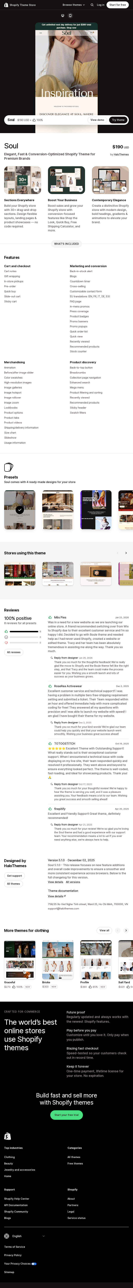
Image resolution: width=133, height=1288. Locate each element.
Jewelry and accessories (19, 1169)
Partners (73, 1205)
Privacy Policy (12, 1255)
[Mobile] (70, 15)
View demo (97, 119)
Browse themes (72, 4)
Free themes (75, 1163)
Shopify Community (16, 1211)
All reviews (13, 652)
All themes (13, 883)
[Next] (126, 553)
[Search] (92, 5)
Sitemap (9, 1272)
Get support (14, 875)
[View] (19, 574)
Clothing (9, 1157)
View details (55, 881)
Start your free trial (67, 1114)
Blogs (7, 1217)
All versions (73, 881)
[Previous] (118, 553)
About (71, 1198)
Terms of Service (14, 1246)
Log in (100, 4)
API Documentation (16, 1205)
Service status (77, 1217)
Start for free (117, 4)
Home (7, 1176)
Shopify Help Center (16, 1198)
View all (104, 930)
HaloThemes (121, 154)
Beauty (8, 1163)
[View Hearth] (57, 509)
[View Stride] (96, 509)
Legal (71, 1211)
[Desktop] (62, 15)
